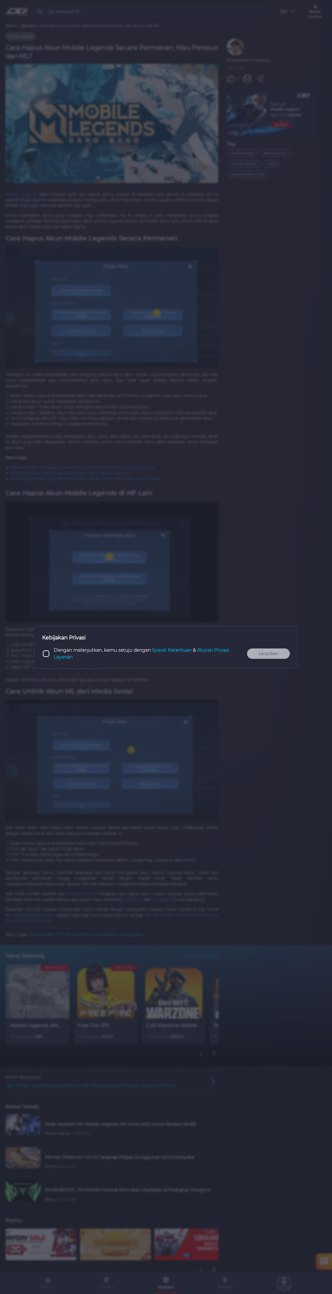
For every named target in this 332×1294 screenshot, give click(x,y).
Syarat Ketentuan (172, 650)
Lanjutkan (268, 653)
